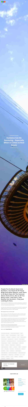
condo (18, 337)
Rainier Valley (11, 348)
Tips (23, 354)
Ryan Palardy (3, 350)
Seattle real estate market (22, 352)
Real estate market (17, 348)
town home (3, 356)
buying (22, 335)
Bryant (18, 335)
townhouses (7, 356)
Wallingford (16, 356)
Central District (3, 337)
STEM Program (17, 354)
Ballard (21, 333)
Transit (12, 356)
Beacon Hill (3, 335)
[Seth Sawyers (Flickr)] (25, 284)
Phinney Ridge (6, 348)
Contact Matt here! (9, 329)
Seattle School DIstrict (4, 354)
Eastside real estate (23, 337)
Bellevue (7, 335)
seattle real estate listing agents (13, 352)
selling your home (11, 354)
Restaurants (23, 348)
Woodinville (8, 358)
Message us (23, 364)
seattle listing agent (18, 350)
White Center (3, 358)
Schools (7, 350)
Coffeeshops (8, 337)
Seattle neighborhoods (4, 352)
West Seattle (20, 356)
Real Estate (16, 135)
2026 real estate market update (15, 333)
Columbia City (13, 337)
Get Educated (12, 135)
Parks (2, 348)
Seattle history (12, 350)
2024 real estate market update (5, 333)
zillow (12, 358)
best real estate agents (13, 335)
